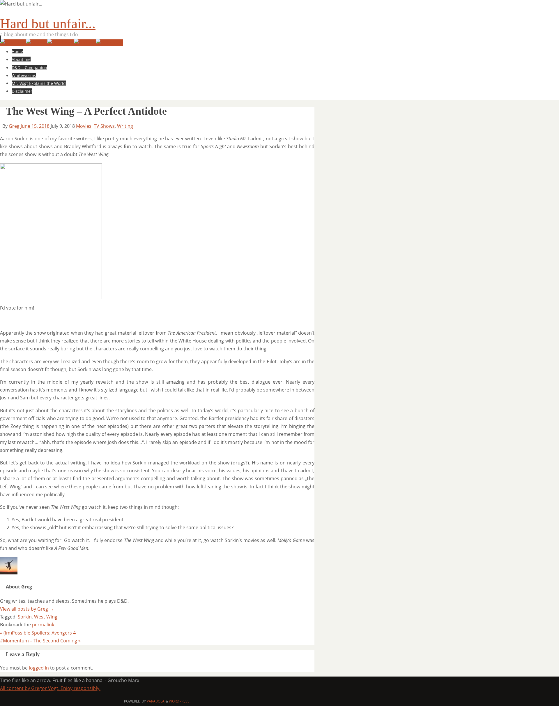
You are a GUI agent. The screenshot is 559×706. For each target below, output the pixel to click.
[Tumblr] (85, 42)
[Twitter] (36, 42)
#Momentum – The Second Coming (40, 640)
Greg (14, 126)
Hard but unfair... (47, 23)
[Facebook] (60, 42)
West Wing (45, 617)
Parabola (155, 701)
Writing (125, 126)
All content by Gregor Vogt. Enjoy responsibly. (50, 688)
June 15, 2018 (35, 126)
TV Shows (104, 126)
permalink (43, 624)
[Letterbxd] (13, 42)
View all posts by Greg (27, 609)
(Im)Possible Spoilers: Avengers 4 (38, 633)
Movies (83, 126)
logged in (39, 668)
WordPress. (179, 701)
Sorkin (25, 617)
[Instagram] (109, 42)
